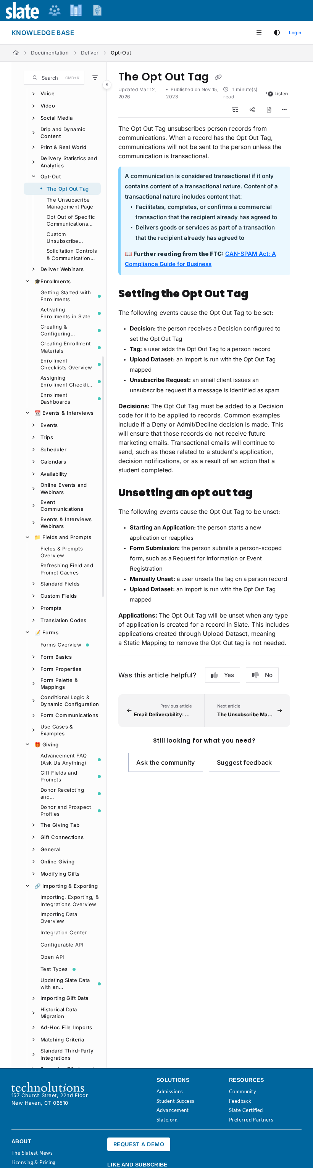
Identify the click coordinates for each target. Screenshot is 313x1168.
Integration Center (63, 932)
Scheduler (53, 449)
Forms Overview (60, 645)
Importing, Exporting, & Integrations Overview (69, 900)
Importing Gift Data (64, 998)
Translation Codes (63, 620)
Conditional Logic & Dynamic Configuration (69, 700)
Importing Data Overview (58, 917)
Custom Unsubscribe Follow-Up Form (67, 238)
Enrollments (52, 281)
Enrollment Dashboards (55, 398)
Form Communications (69, 715)
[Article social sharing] (252, 110)
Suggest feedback (244, 762)
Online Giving (57, 861)
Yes (229, 675)
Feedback (240, 1101)
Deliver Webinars (62, 269)
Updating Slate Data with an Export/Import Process (65, 984)
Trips (46, 437)
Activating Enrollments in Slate (65, 312)
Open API (52, 957)
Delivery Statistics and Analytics (68, 161)
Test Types (54, 969)
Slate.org (166, 1120)
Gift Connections (62, 837)
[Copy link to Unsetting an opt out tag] (264, 493)
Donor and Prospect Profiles (65, 810)
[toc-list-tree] (235, 110)
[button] (54, 78)
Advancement (172, 1110)
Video (47, 106)
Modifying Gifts (60, 874)
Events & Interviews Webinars (66, 522)
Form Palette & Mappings (59, 683)
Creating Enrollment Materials (65, 346)
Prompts (50, 608)
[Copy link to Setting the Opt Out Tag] (260, 294)
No (269, 675)
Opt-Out (121, 53)
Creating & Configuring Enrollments (55, 330)
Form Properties (61, 669)
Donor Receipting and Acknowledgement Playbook (63, 794)
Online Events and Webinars (63, 488)
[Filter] (95, 77)
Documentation (50, 53)
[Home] (16, 53)
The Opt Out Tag (68, 189)
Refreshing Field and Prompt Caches (66, 568)
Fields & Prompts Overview (61, 551)
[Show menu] (259, 33)
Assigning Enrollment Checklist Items (66, 381)
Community (242, 1091)
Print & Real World (63, 147)
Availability (53, 474)
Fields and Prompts (62, 537)
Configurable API (62, 945)
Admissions (169, 1091)
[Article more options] (284, 110)
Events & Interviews (64, 413)
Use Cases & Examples (56, 730)
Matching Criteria (62, 1039)
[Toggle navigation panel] (106, 84)
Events (49, 425)
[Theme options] (277, 33)
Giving (46, 744)
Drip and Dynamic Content (63, 132)
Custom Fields (58, 596)
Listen (281, 93)
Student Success (175, 1101)
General (50, 849)
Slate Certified (246, 1110)
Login (295, 32)
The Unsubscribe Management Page (70, 203)
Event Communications (61, 505)
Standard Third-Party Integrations (67, 1054)
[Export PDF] (269, 110)
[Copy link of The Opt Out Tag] (218, 77)
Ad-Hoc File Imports (66, 1027)
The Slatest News (32, 1153)
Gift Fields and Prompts (58, 776)
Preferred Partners (251, 1120)
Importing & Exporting (66, 886)
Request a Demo (138, 1144)
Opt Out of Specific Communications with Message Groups (71, 221)
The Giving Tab (59, 825)
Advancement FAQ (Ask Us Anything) (63, 758)
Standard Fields (60, 584)
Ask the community (165, 762)
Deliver (89, 53)
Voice (47, 93)
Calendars (53, 462)
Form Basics (56, 657)
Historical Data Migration (58, 1012)
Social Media (56, 118)
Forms (46, 632)
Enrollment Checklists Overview (66, 364)
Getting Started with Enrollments (65, 295)
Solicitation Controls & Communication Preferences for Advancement (72, 255)
